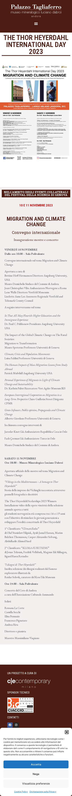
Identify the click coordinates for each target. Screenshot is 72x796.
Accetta (36, 764)
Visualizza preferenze (36, 783)
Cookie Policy (21, 791)
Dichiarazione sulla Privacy (43, 791)
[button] (67, 732)
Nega (36, 774)
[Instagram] (16, 725)
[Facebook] (10, 725)
